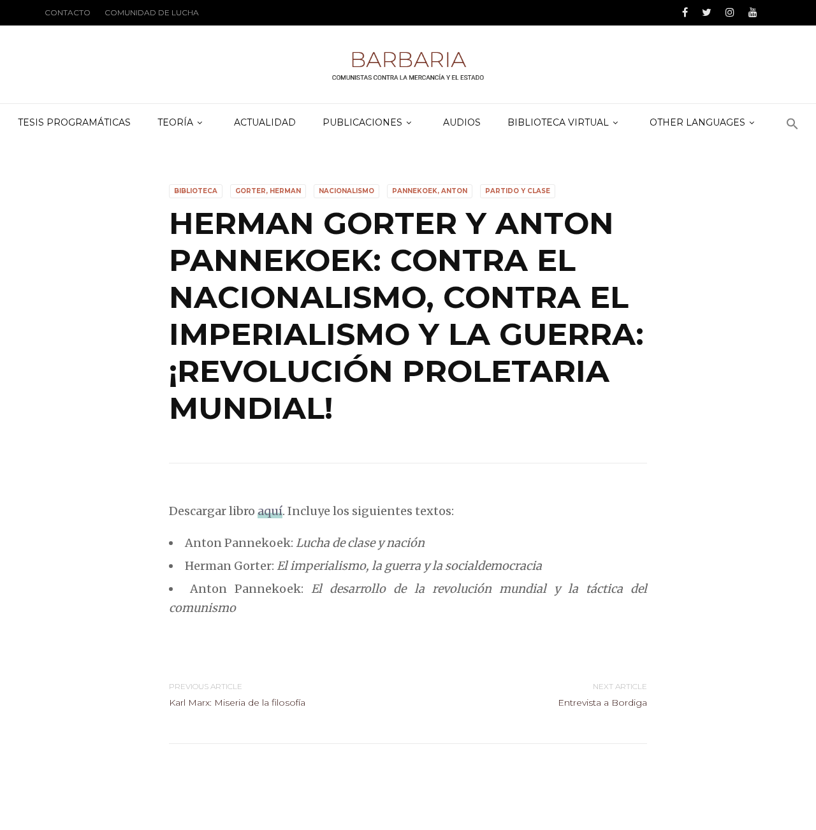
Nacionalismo (346, 191)
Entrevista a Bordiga (602, 702)
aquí (270, 511)
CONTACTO (68, 12)
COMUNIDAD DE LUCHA (152, 12)
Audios (462, 122)
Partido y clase (517, 191)
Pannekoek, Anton (429, 191)
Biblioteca (195, 191)
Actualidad (265, 122)
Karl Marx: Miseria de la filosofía (237, 702)
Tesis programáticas (74, 122)
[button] (792, 125)
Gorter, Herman (268, 191)
